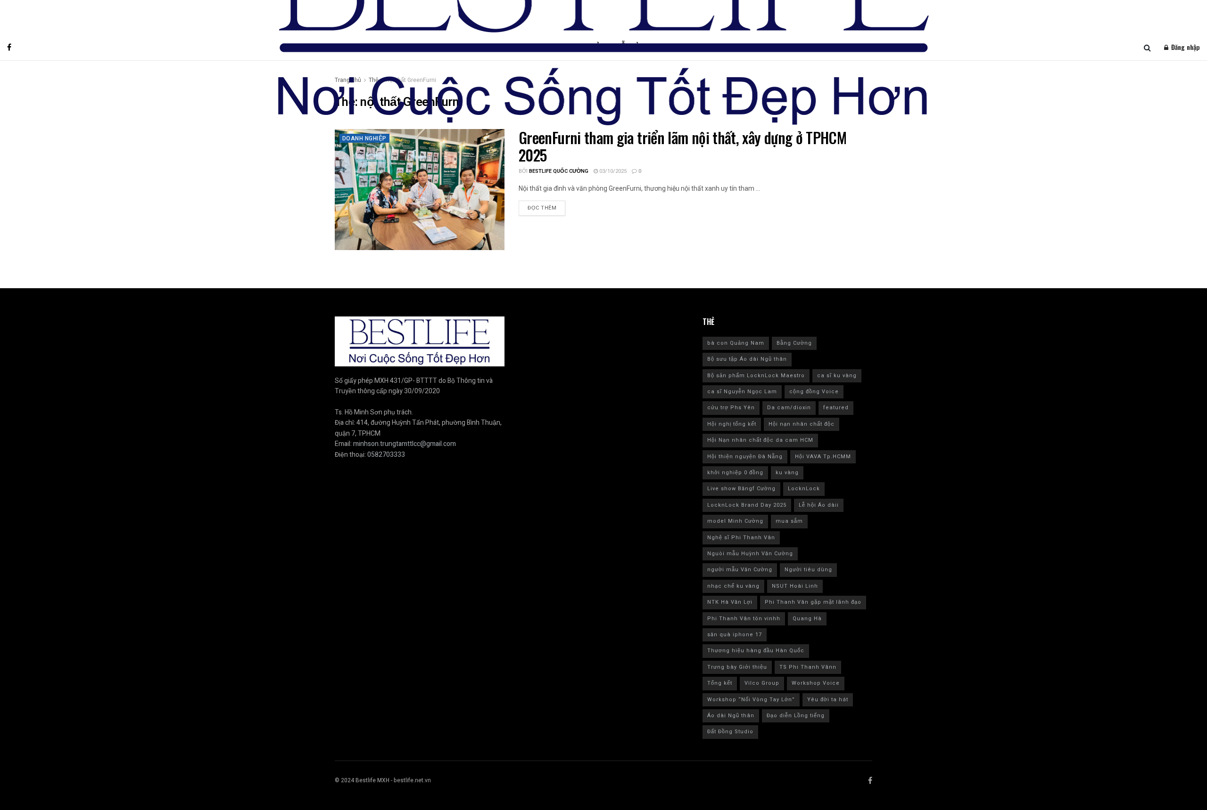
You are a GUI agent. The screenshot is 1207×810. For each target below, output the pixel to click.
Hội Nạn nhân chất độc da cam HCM (760, 440)
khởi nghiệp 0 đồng (735, 473)
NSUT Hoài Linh (795, 586)
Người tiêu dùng (808, 570)
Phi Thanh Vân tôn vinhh (743, 619)
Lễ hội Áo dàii (819, 505)
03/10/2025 (612, 171)
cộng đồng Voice (814, 392)
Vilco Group (761, 683)
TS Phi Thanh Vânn (807, 667)
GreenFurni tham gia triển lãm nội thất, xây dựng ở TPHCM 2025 (682, 146)
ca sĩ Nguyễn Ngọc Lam (742, 392)
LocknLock (804, 489)
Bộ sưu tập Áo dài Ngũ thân (747, 359)
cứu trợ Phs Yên (731, 408)
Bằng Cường (794, 343)
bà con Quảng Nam (735, 343)
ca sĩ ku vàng (837, 376)
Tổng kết (719, 683)
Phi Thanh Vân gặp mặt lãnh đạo (813, 602)
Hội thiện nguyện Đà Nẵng (745, 457)
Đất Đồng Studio (730, 732)
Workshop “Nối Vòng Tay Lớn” (751, 700)
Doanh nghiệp (364, 138)
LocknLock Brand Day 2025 (746, 505)
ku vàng (787, 473)
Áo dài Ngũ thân (730, 716)
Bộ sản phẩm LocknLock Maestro (756, 376)
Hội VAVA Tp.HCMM (823, 457)
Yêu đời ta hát (827, 700)
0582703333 (386, 455)
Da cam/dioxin (789, 408)
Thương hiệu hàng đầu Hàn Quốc (755, 651)
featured (836, 408)
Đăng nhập (1184, 47)
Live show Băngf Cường (741, 489)
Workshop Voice (816, 683)
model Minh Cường (735, 521)
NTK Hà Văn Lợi (729, 602)
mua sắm (789, 521)
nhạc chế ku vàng (733, 586)
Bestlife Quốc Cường (558, 171)
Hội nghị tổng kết (731, 424)
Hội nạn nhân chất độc (802, 424)
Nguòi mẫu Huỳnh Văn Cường (750, 554)
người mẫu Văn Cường (739, 570)
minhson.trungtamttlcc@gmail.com (404, 444)
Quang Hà (807, 619)
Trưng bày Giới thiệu (737, 667)
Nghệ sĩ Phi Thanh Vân (741, 538)
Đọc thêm (542, 208)
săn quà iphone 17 (734, 635)
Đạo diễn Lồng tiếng (796, 716)
